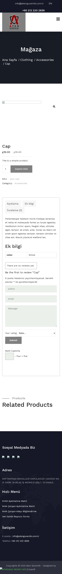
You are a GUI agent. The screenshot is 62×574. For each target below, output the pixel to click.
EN (50, 3)
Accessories (45, 60)
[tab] (12, 203)
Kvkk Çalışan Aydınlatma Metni (18, 506)
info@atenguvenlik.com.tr (32, 3)
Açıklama (12, 203)
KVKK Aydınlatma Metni (14, 501)
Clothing (26, 60)
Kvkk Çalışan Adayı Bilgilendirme (19, 511)
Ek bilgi (29, 203)
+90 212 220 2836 (33, 10)
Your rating (11, 333)
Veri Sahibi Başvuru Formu (16, 516)
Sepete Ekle (21, 169)
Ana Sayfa (9, 60)
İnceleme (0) (14, 210)
